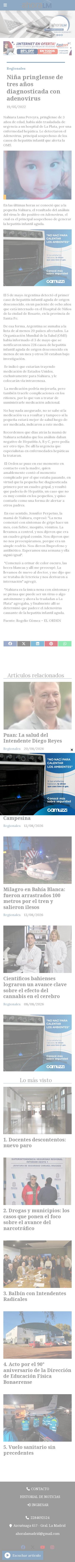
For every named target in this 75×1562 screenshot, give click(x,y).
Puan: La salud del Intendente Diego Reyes (32, 738)
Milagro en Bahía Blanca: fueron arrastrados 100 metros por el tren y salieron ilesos (34, 898)
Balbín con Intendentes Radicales (34, 1296)
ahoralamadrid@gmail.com (38, 1533)
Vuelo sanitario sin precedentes (29, 1450)
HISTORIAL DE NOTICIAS (39, 1496)
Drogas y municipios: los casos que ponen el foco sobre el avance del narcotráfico (36, 1219)
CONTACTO (39, 1489)
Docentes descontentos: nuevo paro (34, 1142)
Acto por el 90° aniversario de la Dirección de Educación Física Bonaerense (37, 1373)
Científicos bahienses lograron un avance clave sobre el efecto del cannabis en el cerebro (35, 987)
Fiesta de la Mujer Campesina (25, 815)
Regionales (16, 68)
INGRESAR (39, 1505)
